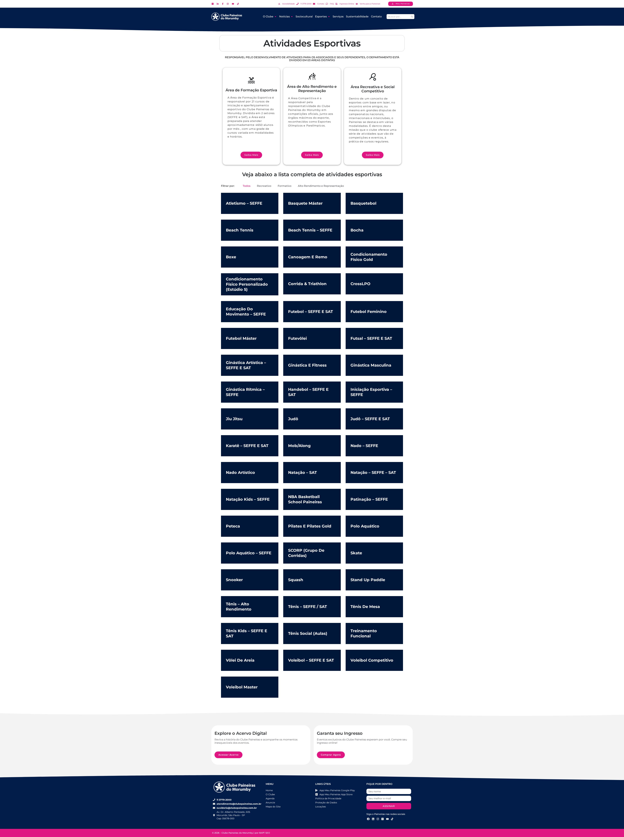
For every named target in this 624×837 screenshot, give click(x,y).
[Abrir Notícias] (292, 17)
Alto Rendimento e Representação (321, 185)
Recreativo (264, 185)
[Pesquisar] (412, 16)
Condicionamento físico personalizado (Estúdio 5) (247, 284)
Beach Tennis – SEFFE (310, 230)
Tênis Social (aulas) (307, 633)
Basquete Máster (305, 203)
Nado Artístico (240, 472)
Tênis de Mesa (365, 606)
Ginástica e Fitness (307, 365)
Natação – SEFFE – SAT (373, 472)
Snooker (234, 579)
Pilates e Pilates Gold (309, 526)
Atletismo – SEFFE (244, 203)
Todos (246, 185)
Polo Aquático (365, 526)
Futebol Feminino (369, 311)
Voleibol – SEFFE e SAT (311, 660)
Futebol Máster (241, 338)
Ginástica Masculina (371, 365)
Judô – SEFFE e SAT (370, 418)
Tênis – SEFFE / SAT (307, 606)
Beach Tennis (239, 230)
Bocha (357, 230)
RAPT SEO (264, 832)
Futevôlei (297, 338)
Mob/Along (299, 445)
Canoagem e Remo (307, 257)
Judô (293, 418)
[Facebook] (368, 819)
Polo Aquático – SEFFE (248, 553)
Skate (356, 553)
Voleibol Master (242, 687)
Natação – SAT (302, 472)
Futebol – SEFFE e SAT (310, 311)
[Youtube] (387, 819)
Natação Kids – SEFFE (248, 499)
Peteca (233, 526)
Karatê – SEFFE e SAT (247, 445)
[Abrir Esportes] (329, 17)
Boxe (231, 257)
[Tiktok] (392, 819)
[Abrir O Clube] (275, 17)
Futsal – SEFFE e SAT (371, 338)
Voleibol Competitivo (372, 660)
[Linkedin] (373, 819)
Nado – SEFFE (364, 445)
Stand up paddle (368, 579)
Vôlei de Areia (240, 660)
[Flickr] (382, 819)
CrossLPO (360, 283)
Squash (295, 579)
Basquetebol (363, 203)
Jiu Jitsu (234, 418)
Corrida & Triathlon (307, 283)
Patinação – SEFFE (369, 499)
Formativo (284, 185)
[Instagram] (378, 819)
